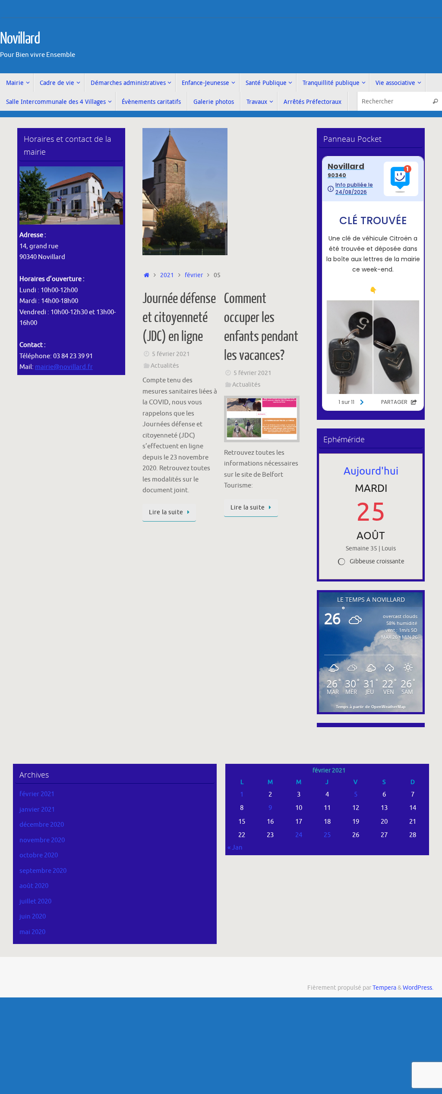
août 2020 (33, 886)
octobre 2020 (38, 855)
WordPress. (418, 987)
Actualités (165, 365)
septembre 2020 (42, 871)
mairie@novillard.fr (64, 367)
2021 (167, 275)
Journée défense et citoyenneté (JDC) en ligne (179, 317)
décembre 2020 (41, 825)
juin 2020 (32, 917)
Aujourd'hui (371, 471)
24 (298, 835)
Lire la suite (166, 512)
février (194, 275)
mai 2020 (32, 932)
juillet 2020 (35, 901)
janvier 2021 (37, 810)
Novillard (20, 38)
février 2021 (36, 794)
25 (327, 835)
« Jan (235, 848)
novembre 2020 (42, 840)
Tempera (384, 987)
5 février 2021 (171, 354)
